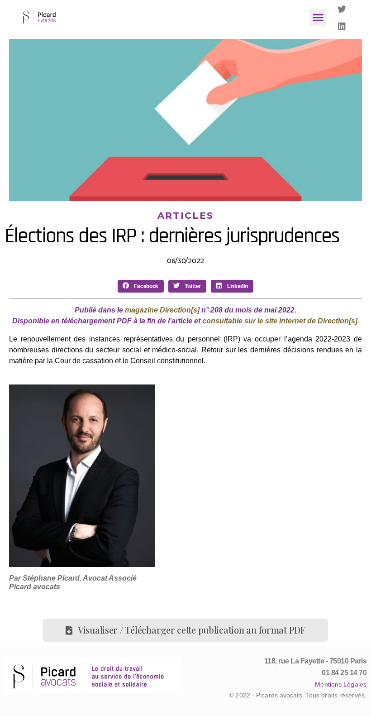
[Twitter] (342, 8)
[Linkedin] (342, 25)
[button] (318, 17)
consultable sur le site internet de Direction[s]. (280, 321)
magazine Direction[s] (162, 310)
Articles (185, 215)
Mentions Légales (340, 684)
